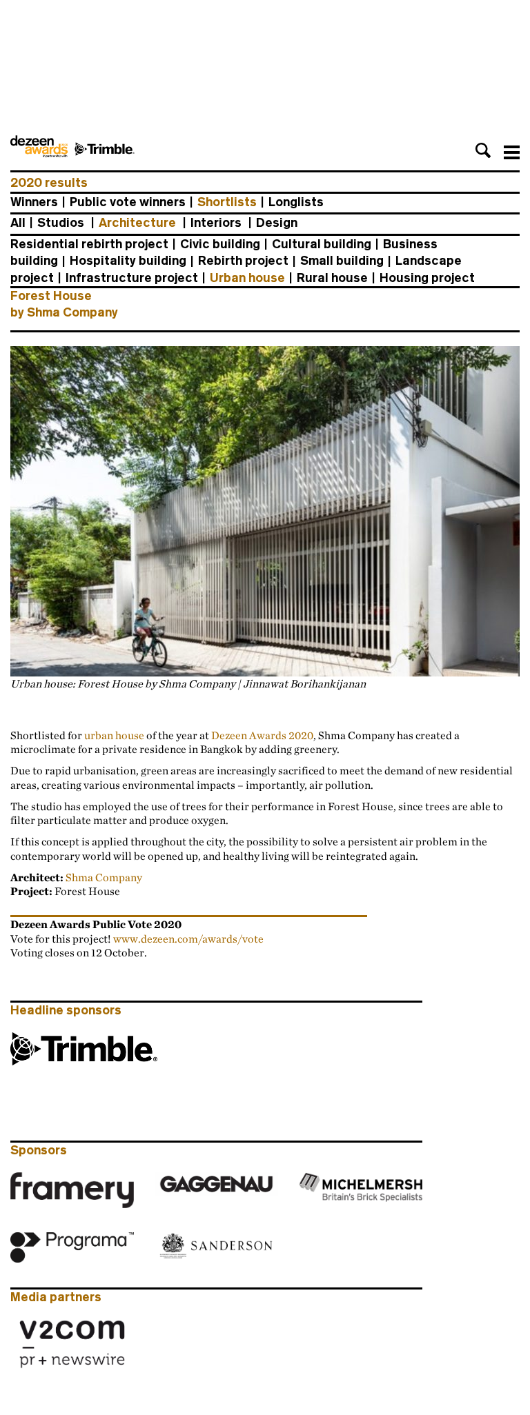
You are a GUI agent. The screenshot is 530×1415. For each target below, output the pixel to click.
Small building (342, 260)
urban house (114, 735)
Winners (34, 202)
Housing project (427, 278)
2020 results (49, 183)
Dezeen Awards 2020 (262, 735)
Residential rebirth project (89, 244)
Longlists (296, 202)
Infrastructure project (132, 278)
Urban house (247, 278)
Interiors (216, 223)
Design (276, 223)
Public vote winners (128, 202)
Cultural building (321, 244)
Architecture (137, 223)
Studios (60, 223)
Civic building (220, 244)
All (18, 223)
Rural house (332, 278)
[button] (483, 150)
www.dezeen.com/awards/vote (188, 938)
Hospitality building (128, 260)
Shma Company (104, 877)
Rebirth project (243, 260)
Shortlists (227, 202)
